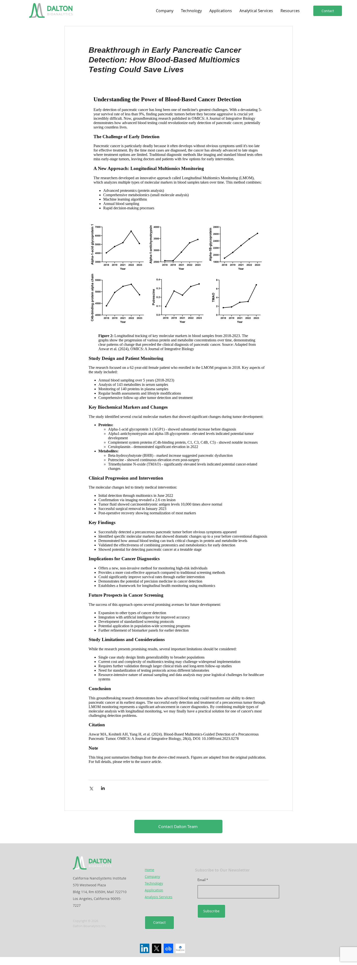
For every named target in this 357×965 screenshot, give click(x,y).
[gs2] (180, 948)
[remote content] (178, 152)
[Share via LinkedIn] (103, 788)
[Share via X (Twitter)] (91, 788)
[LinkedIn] (144, 948)
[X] (156, 948)
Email (201, 879)
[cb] (168, 948)
